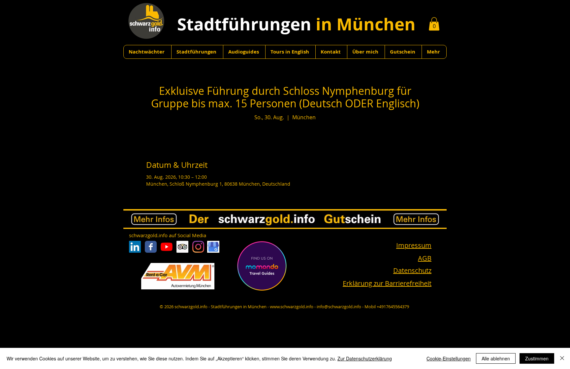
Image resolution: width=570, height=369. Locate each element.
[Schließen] (562, 358)
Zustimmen (537, 358)
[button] (434, 24)
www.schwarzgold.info (291, 307)
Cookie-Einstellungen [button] (449, 358)
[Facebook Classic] (151, 247)
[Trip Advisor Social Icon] (182, 247)
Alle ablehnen (496, 358)
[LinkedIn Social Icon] (135, 247)
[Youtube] (167, 247)
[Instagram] (198, 247)
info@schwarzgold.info (339, 307)
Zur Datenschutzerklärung (364, 358)
